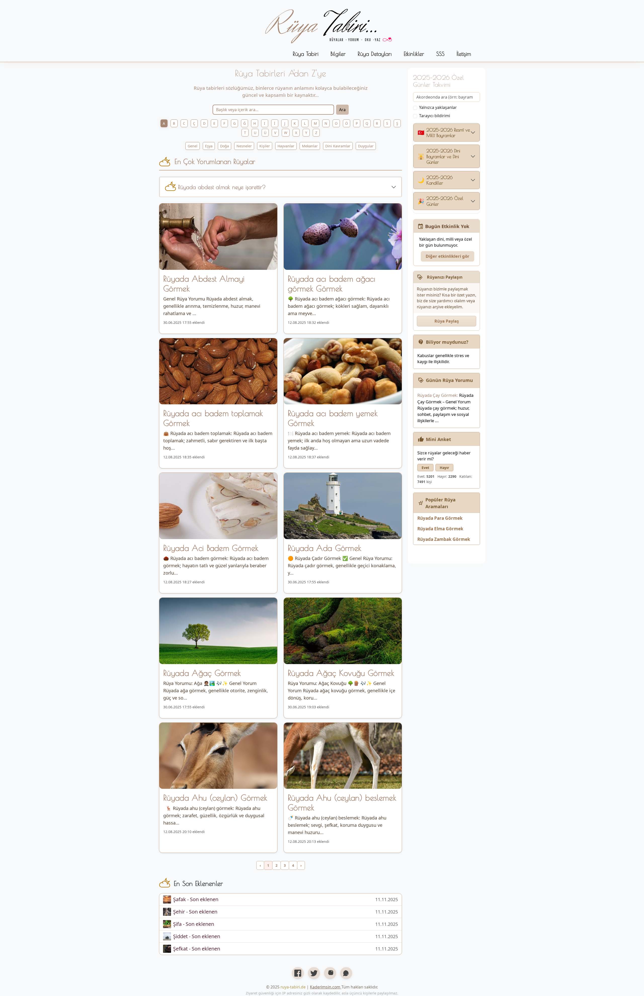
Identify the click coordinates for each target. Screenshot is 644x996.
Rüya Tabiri (305, 53)
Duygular (366, 146)
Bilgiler (338, 53)
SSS (440, 53)
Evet (425, 467)
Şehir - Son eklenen (195, 911)
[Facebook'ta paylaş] (298, 973)
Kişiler (264, 146)
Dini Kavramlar (337, 146)
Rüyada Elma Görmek (440, 529)
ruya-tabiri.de (293, 987)
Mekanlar (310, 146)
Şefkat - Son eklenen (196, 948)
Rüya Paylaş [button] (446, 321)
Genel (192, 146)
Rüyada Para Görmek (440, 518)
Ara (342, 109)
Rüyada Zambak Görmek (443, 539)
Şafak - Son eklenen (195, 899)
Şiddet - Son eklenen (196, 936)
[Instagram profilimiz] (330, 973)
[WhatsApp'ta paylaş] (346, 973)
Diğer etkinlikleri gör (447, 256)
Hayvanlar (285, 146)
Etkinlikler (414, 53)
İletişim (464, 53)
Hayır (444, 467)
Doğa (224, 146)
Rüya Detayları (375, 53)
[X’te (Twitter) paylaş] (314, 973)
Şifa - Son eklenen (193, 924)
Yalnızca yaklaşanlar (438, 107)
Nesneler (244, 146)
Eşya (209, 146)
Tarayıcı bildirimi (434, 115)
